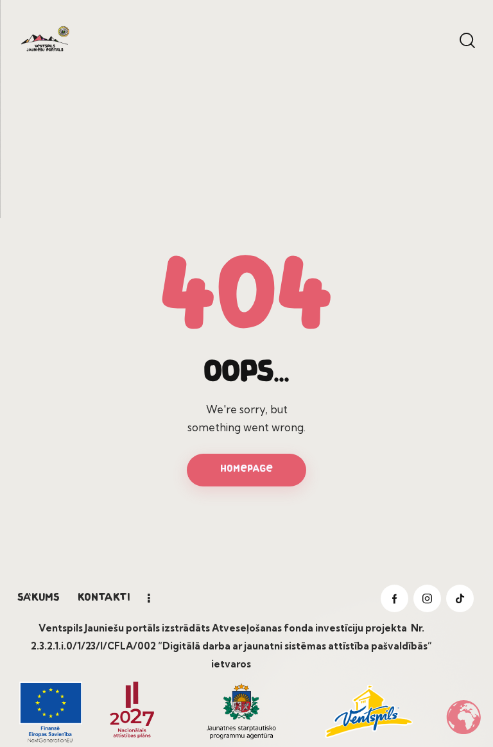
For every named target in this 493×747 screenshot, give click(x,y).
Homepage (246, 469)
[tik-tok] (460, 598)
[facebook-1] (394, 598)
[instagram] (427, 598)
